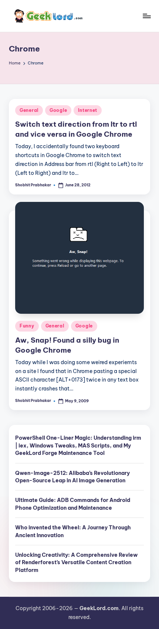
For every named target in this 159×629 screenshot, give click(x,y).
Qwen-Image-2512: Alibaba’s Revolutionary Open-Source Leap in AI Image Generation (72, 477)
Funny (27, 326)
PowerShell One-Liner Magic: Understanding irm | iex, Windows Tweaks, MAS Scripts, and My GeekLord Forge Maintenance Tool (78, 445)
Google (58, 110)
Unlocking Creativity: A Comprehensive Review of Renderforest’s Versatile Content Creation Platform (76, 562)
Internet (87, 110)
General (29, 110)
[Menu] (146, 16)
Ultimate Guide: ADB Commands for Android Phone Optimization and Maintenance (72, 504)
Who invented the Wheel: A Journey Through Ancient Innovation (73, 531)
